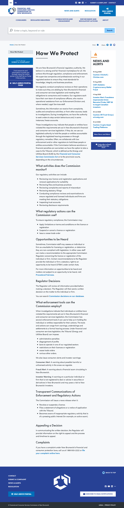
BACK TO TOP (110, 472)
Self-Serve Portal (107, 12)
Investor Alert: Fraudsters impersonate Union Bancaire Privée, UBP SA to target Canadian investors (103, 102)
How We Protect (16, 52)
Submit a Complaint (98, 3)
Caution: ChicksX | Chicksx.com (100, 75)
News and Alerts (71, 11)
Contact (112, 3)
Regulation (90, 11)
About (105, 20)
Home (12, 45)
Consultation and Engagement (64, 20)
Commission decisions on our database (66, 296)
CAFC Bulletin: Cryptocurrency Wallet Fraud (102, 87)
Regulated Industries (40, 20)
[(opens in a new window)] (76, 2)
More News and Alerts (102, 134)
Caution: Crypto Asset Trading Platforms (102, 126)
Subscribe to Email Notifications (99, 494)
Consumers (21, 20)
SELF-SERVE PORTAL (22, 494)
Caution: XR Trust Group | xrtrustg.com (103, 115)
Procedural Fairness (45, 274)
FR (16, 3)
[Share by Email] (114, 45)
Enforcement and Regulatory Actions (88, 20)
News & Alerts (14, 483)
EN (11, 3)
